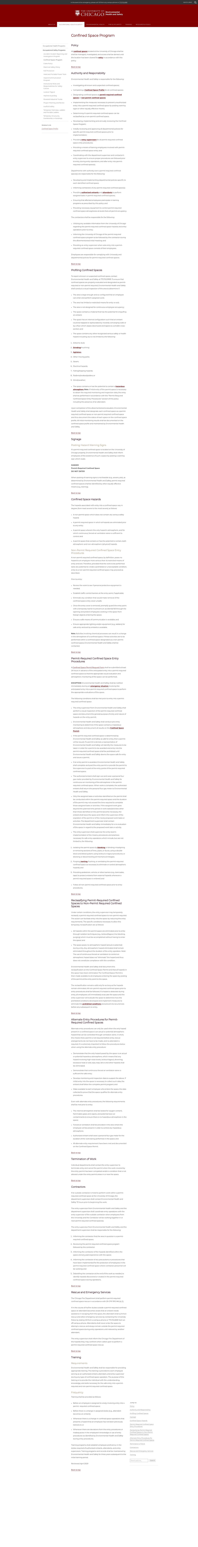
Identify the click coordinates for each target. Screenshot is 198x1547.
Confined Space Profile (94, 90)
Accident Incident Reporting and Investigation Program (55, 55)
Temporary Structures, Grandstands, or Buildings (53, 117)
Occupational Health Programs (54, 46)
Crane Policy (48, 63)
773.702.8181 (123, 2)
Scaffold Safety (49, 106)
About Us (51, 24)
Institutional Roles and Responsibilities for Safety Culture (53, 86)
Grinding (77, 348)
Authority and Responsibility (140, 1410)
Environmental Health (95, 24)
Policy (132, 1406)
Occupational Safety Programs (54, 50)
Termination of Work (137, 1444)
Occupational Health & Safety (70, 24)
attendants (107, 192)
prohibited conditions (91, 1004)
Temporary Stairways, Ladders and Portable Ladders (54, 111)
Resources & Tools (143, 24)
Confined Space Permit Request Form (88, 667)
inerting (84, 861)
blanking (101, 848)
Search (195, 2)
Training (128, 24)
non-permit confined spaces (93, 98)
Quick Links (187, 2)
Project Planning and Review (54, 103)
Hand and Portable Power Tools (55, 74)
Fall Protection (49, 71)
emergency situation (99, 686)
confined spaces (80, 51)
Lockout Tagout (49, 92)
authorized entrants (90, 192)
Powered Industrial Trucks (53, 99)
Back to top (76, 67)
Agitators (77, 352)
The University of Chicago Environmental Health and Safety (99, 13)
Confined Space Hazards (138, 1421)
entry (100, 58)
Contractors (134, 1447)
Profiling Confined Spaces (139, 1413)
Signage (133, 1417)
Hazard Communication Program (52, 79)
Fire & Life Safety (114, 24)
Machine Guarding (50, 96)
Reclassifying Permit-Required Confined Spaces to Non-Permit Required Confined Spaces (141, 1432)
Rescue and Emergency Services (141, 1451)
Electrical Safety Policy (52, 67)
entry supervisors (88, 140)
